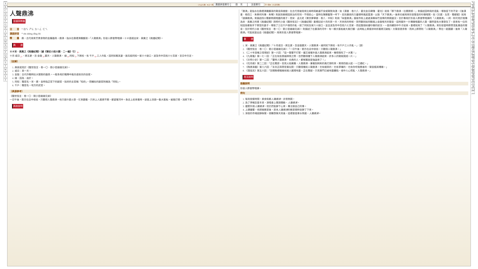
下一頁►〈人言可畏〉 (273, 5)
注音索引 (255, 4)
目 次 (238, 4)
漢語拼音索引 (222, 4)
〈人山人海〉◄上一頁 (205, 5)
